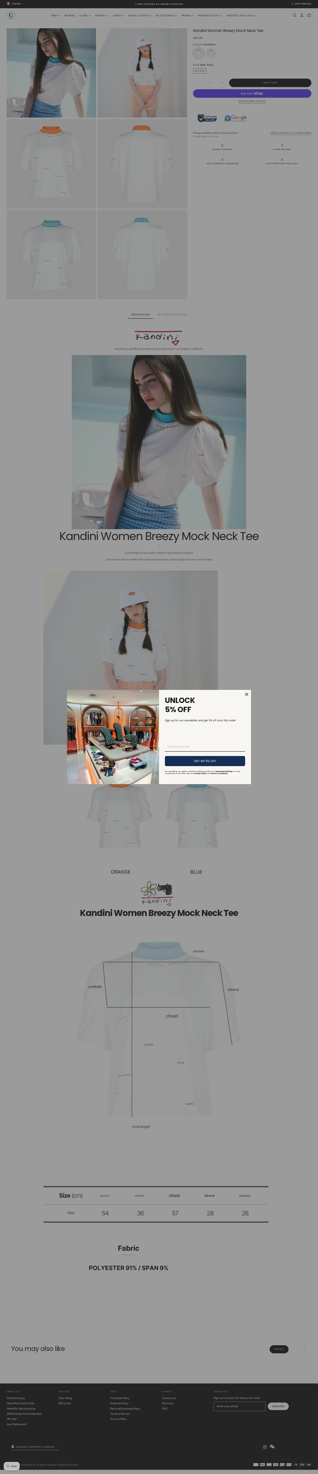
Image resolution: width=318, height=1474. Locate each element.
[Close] (246, 694)
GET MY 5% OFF (205, 761)
